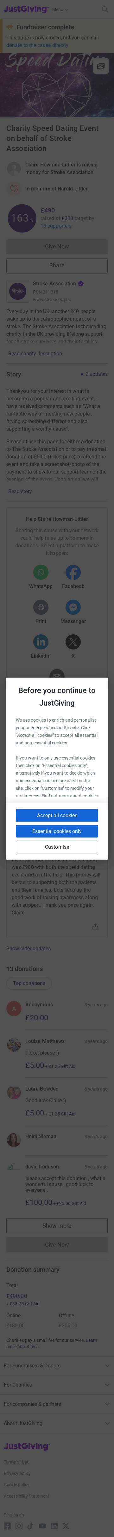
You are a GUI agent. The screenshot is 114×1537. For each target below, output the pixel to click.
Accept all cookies (57, 815)
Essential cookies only (57, 831)
